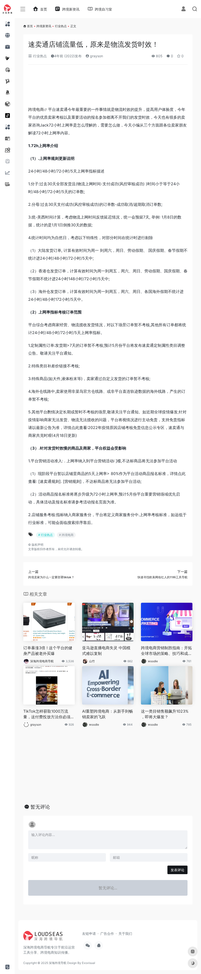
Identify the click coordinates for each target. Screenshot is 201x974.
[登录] (183, 9)
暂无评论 (40, 807)
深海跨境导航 (57, 963)
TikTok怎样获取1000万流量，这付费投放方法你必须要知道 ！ (48, 714)
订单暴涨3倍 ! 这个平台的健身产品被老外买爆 (47, 650)
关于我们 (125, 933)
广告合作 (107, 933)
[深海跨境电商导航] (43, 937)
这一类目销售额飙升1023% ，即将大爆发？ (164, 714)
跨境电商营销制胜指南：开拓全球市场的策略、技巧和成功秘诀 (166, 650)
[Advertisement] (93, 87)
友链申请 (89, 933)
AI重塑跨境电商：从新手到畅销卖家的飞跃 (107, 714)
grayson (96, 56)
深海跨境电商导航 (42, 661)
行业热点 (61, 26)
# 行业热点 (45, 535)
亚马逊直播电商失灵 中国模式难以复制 (106, 650)
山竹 (92, 661)
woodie (153, 661)
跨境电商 (36, 109)
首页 (30, 26)
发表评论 (177, 870)
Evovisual (88, 963)
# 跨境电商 (66, 535)
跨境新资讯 (44, 26)
